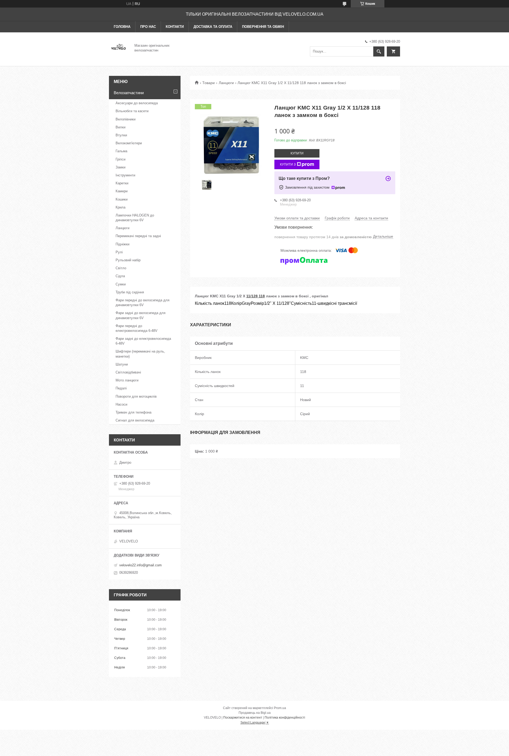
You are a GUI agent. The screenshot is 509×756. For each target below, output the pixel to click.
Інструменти (125, 175)
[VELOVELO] (118, 47)
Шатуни (122, 364)
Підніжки (122, 244)
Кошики (122, 199)
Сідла (120, 276)
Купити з (288, 164)
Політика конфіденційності (285, 717)
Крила (120, 207)
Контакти (175, 27)
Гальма (121, 151)
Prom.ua (280, 708)
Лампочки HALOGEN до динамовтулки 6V (135, 217)
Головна (122, 27)
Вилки (120, 127)
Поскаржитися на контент (242, 717)
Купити (297, 153)
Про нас (148, 27)
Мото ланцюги (127, 380)
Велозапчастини (129, 92)
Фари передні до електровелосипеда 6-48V (136, 328)
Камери (122, 191)
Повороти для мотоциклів (136, 396)
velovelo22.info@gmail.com (140, 565)
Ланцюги (226, 83)
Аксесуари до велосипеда (137, 103)
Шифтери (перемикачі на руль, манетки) (140, 353)
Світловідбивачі (128, 372)
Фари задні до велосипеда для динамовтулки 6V (140, 315)
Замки (120, 167)
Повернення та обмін (263, 27)
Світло (121, 268)
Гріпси (120, 159)
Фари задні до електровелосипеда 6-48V (143, 341)
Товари (208, 83)
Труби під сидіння (130, 292)
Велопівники (125, 119)
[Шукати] (378, 51)
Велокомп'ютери (129, 143)
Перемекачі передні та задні (138, 236)
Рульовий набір (128, 260)
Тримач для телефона (133, 412)
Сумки (121, 284)
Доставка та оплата (213, 27)
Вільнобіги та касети (132, 111)
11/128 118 (255, 296)
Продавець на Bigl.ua (255, 713)
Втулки (121, 135)
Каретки (122, 183)
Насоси (121, 404)
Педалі (121, 388)
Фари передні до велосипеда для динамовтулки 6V (142, 302)
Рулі (119, 252)
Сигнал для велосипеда (135, 420)
